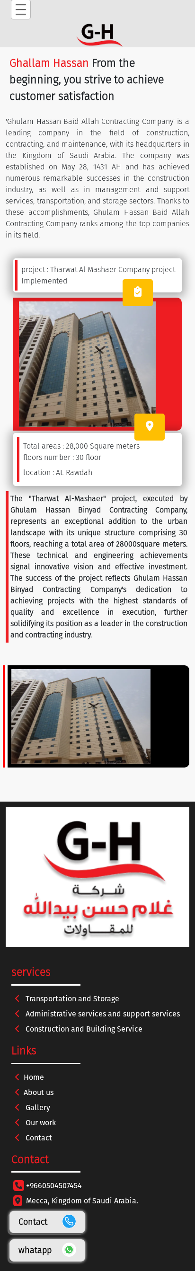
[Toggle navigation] (20, 9)
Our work (40, 1122)
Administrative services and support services (102, 1013)
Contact (38, 1137)
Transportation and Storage (71, 998)
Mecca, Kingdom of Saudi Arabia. (82, 1200)
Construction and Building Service (83, 1028)
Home (34, 1077)
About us (38, 1092)
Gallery (37, 1107)
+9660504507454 (54, 1185)
